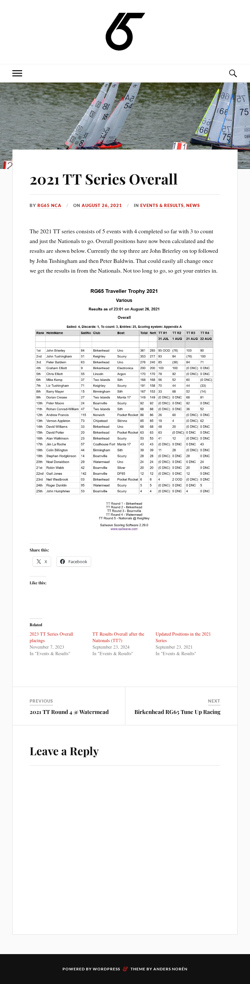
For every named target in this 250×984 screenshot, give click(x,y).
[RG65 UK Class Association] (125, 31)
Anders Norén (170, 968)
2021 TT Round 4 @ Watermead (69, 711)
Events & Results (162, 205)
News (193, 205)
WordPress (106, 968)
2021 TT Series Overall (104, 178)
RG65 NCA (49, 205)
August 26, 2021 (102, 205)
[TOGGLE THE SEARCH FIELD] (233, 73)
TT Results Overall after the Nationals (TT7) (118, 637)
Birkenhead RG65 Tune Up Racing (177, 711)
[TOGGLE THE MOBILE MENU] (17, 73)
